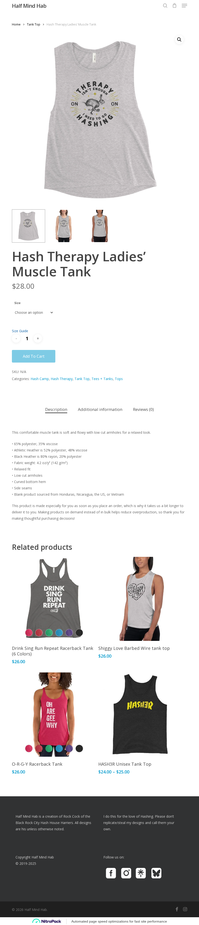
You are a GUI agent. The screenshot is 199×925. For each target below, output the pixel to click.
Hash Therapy (62, 378)
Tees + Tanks (102, 378)
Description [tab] (56, 409)
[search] (165, 5)
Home (16, 24)
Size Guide (20, 331)
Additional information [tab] (100, 409)
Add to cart (33, 356)
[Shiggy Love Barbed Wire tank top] (140, 599)
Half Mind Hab (29, 5)
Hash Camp (40, 378)
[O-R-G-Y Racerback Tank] (54, 714)
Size (17, 303)
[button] (184, 5)
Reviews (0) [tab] (143, 409)
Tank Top (33, 24)
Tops (119, 378)
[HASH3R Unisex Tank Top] (140, 714)
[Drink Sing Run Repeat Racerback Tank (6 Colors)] (54, 599)
